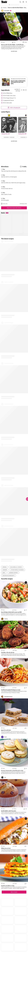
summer (5, 569)
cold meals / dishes (16, 567)
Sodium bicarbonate (9, 575)
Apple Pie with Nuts (6, 730)
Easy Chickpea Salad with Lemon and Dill (11, 612)
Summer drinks (13, 572)
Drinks (4, 7)
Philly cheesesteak (5, 848)
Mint (4, 572)
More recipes (14, 892)
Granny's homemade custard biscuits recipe (12, 770)
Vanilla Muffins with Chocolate (8, 811)
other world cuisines (17, 569)
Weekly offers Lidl (6, 133)
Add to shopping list (15, 107)
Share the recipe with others (14, 207)
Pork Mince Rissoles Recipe (7, 652)
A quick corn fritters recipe (7, 885)
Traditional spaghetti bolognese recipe (10, 689)
